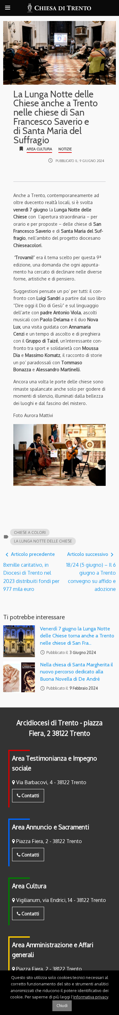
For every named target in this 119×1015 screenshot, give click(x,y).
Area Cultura (39, 149)
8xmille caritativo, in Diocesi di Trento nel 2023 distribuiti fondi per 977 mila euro (31, 572)
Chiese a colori (30, 532)
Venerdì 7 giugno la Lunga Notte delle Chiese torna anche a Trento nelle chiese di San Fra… (77, 636)
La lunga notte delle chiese (43, 541)
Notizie (65, 149)
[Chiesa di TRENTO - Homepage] (59, 8)
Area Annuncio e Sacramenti (50, 827)
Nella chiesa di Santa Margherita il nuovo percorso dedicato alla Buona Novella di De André (76, 672)
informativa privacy (90, 996)
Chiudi (62, 1005)
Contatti (29, 795)
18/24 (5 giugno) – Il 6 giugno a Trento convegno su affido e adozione (91, 572)
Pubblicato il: (80, 161)
